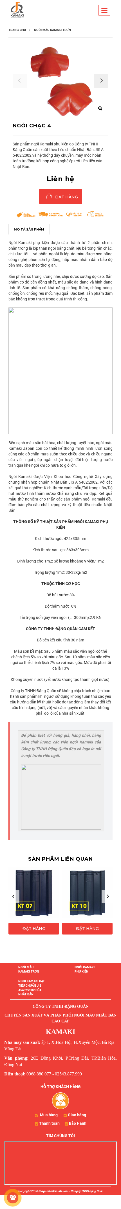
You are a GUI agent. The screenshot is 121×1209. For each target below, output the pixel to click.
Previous (13, 896)
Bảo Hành (77, 1123)
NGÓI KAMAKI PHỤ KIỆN (85, 970)
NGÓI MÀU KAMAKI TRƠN (28, 970)
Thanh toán (49, 1123)
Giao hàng (77, 1115)
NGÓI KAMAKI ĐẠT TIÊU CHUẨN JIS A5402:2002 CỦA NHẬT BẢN (31, 987)
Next (108, 896)
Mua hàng (49, 1115)
